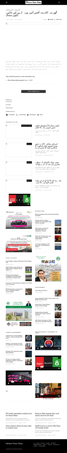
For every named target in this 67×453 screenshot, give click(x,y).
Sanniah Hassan (9, 107)
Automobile (42, 446)
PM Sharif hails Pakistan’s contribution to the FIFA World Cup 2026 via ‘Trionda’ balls (13, 276)
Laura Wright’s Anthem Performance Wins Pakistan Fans (19, 261)
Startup (50, 444)
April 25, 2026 (9, 293)
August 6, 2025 (38, 292)
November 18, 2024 (39, 323)
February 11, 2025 (10, 354)
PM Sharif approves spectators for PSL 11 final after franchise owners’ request (14, 290)
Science (36, 446)
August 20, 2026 (9, 264)
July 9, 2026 (38, 248)
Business (53, 443)
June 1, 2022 (28, 80)
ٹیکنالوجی (29, 125)
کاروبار (17, 9)
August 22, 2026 (39, 217)
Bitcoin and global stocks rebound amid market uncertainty (47, 215)
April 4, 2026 (9, 340)
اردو (34, 443)
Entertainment (37, 444)
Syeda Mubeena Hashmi (11, 422)
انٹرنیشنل (9, 9)
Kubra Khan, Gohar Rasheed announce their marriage (42, 305)
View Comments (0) (33, 91)
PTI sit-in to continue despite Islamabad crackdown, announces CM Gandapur (14, 361)
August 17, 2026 (38, 225)
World (44, 444)
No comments (10, 19)
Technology (56, 444)
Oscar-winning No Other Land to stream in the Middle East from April (47, 299)
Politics (43, 443)
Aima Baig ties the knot (41, 290)
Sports (48, 443)
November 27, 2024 (10, 364)
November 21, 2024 (39, 317)
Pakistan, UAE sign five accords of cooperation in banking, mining (14, 344)
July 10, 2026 (38, 240)
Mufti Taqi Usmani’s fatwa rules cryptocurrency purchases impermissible (43, 237)
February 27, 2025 (10, 346)
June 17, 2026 (9, 272)
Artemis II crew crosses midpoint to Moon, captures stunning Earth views (14, 337)
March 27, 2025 (38, 301)
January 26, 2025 (39, 307)
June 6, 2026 (9, 286)
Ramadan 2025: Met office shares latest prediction (14, 352)
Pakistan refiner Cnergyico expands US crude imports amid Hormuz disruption (43, 222)
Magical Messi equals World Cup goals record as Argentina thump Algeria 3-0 (14, 269)
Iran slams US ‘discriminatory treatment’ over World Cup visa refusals (19, 283)
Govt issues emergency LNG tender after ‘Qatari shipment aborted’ (42, 245)
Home (37, 443)
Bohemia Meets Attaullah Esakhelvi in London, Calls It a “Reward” (43, 314)
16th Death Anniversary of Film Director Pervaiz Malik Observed (43, 320)
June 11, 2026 (9, 279)
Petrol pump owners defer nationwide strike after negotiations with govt (41, 229)
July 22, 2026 (38, 232)
